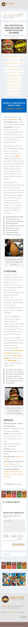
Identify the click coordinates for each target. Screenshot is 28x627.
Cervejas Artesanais (14, 60)
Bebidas (6, 57)
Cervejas (22, 57)
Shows (17, 94)
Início (5, 14)
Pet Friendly (17, 88)
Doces (21, 63)
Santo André (12, 360)
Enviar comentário (18, 544)
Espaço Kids (8, 72)
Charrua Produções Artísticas (12, 63)
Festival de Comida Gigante (14, 82)
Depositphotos (10, 612)
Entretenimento (14, 66)
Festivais (15, 14)
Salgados (19, 91)
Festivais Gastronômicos (14, 75)
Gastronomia (9, 85)
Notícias (10, 14)
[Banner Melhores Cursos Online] (14, 497)
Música (20, 85)
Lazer (15, 85)
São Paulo (11, 94)
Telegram (19, 108)
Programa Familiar (11, 91)
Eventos (22, 35)
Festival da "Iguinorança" (14, 78)
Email (5, 464)
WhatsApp (9, 108)
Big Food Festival (14, 57)
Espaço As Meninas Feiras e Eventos (14, 69)
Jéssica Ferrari (9, 35)
